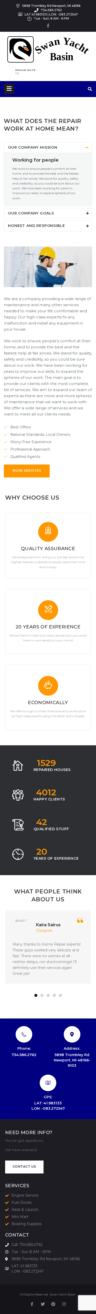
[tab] (48, 147)
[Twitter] (42, 1304)
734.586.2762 (24, 1055)
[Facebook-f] (48, 25)
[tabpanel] (48, 947)
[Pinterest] (53, 1304)
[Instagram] (64, 1304)
